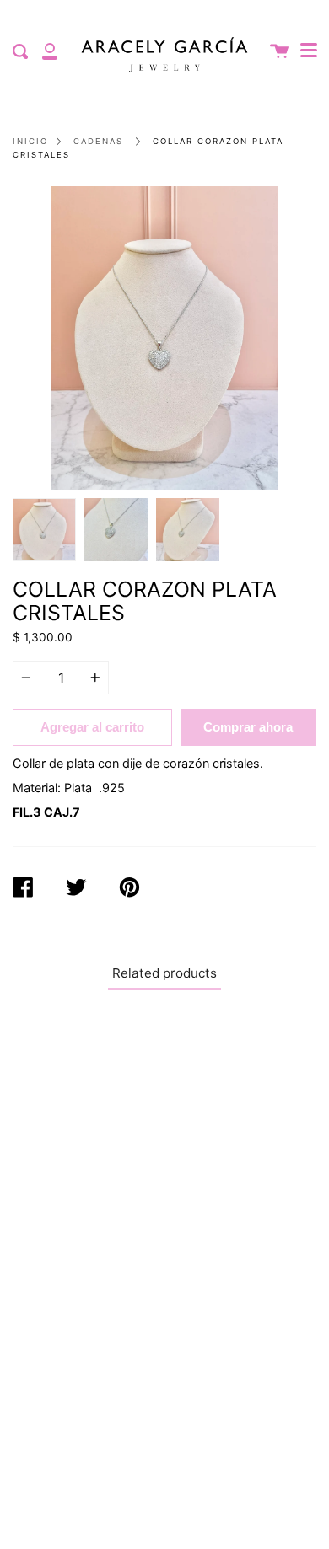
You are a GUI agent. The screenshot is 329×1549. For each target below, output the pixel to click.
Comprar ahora (248, 727)
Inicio (30, 141)
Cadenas (98, 141)
